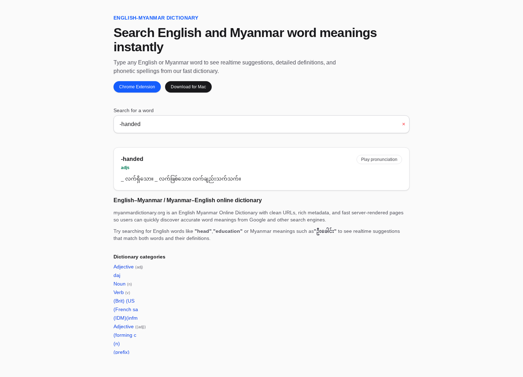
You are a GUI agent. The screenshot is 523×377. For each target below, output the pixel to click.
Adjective (128, 266)
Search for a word (133, 110)
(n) (116, 343)
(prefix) (121, 352)
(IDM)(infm (125, 318)
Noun (122, 284)
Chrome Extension (137, 86)
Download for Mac (188, 86)
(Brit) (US (123, 301)
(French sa (125, 309)
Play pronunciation (379, 159)
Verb (121, 292)
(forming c (124, 335)
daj (116, 275)
